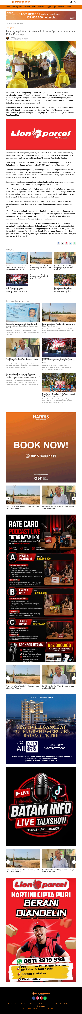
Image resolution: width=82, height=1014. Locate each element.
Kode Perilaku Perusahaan (65, 1004)
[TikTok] (48, 998)
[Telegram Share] (70, 243)
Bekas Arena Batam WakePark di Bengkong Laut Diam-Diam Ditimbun (40, 267)
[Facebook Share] (58, 243)
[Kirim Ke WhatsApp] (74, 243)
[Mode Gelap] (71, 2)
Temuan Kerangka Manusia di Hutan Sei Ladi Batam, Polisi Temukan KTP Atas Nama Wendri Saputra (16, 267)
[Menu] (7, 2)
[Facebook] (34, 998)
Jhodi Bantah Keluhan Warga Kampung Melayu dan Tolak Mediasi (64, 267)
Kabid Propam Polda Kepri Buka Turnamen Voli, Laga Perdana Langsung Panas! (63, 290)
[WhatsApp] (45, 998)
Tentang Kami (20, 1004)
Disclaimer (41, 1006)
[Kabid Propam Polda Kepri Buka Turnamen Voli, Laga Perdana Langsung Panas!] (65, 280)
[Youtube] (41, 998)
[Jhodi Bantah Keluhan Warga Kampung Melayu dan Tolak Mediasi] (65, 258)
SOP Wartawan (32, 1004)
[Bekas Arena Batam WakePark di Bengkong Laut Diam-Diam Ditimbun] (41, 258)
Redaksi (12, 37)
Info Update (10, 28)
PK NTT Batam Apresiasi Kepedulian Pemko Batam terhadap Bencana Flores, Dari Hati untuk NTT (16, 290)
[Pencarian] (75, 2)
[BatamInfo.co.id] (19, 2)
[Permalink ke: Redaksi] (7, 38)
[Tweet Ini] (62, 243)
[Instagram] (37, 998)
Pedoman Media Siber (46, 1004)
